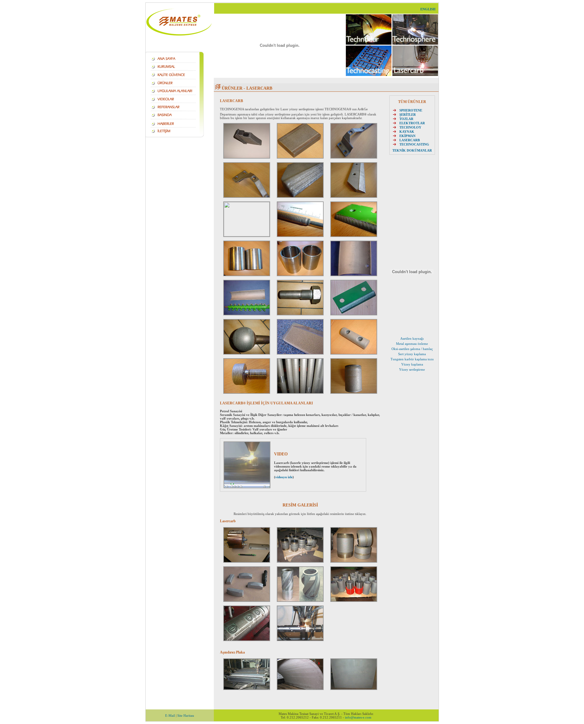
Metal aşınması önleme (412, 343)
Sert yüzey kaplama (412, 354)
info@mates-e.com (358, 717)
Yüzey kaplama (412, 364)
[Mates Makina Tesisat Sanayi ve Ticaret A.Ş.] (246, 561)
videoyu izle (284, 477)
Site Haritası (185, 715)
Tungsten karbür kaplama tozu (412, 359)
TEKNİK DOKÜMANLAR (412, 150)
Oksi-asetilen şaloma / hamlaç (412, 349)
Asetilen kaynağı (412, 338)
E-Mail (170, 715)
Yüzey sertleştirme (412, 369)
